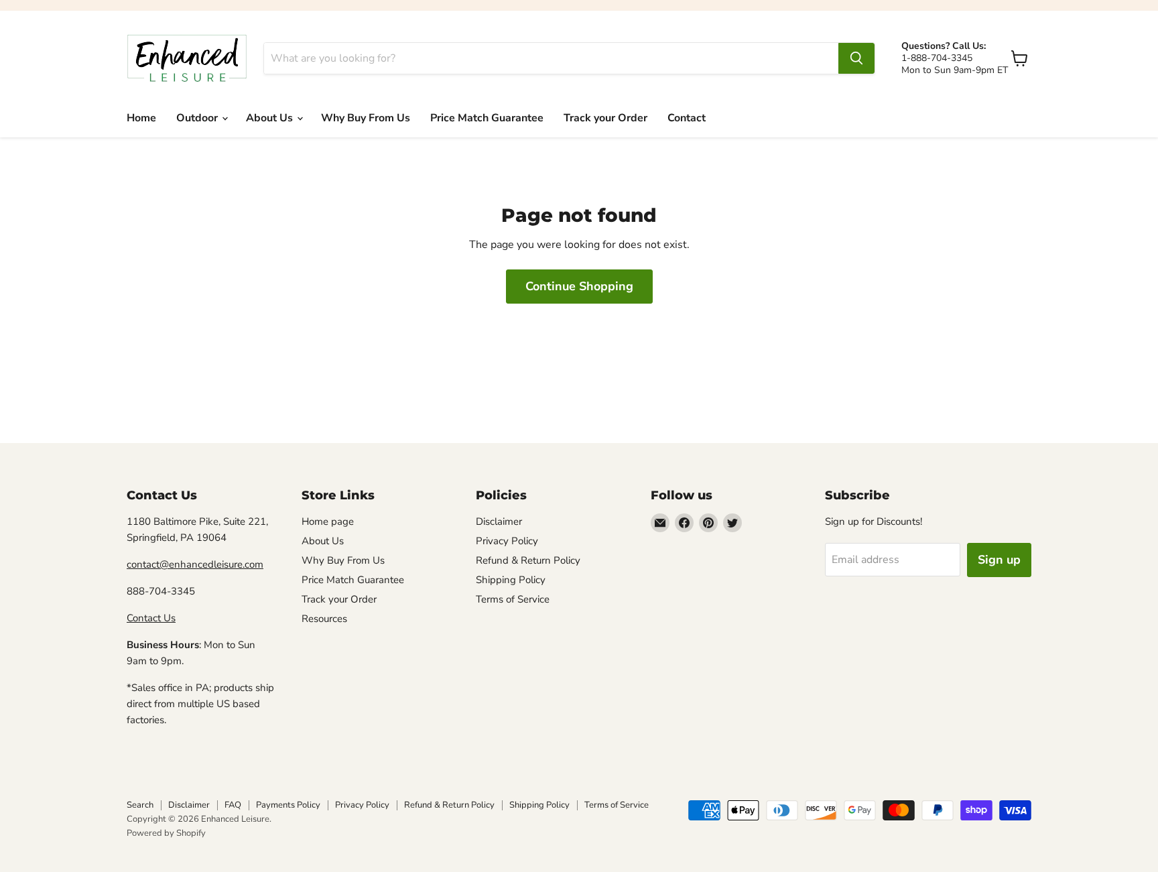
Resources (324, 618)
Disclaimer (499, 521)
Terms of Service (513, 599)
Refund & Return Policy (528, 560)
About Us (271, 118)
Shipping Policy (510, 579)
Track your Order (605, 118)
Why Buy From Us (365, 118)
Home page (328, 521)
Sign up (999, 560)
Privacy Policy (507, 541)
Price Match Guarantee (486, 118)
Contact (686, 118)
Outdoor (198, 118)
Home (141, 118)
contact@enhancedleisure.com (195, 564)
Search (140, 805)
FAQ (232, 805)
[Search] (856, 58)
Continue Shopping (579, 286)
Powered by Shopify (166, 833)
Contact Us (151, 618)
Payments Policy (288, 805)
